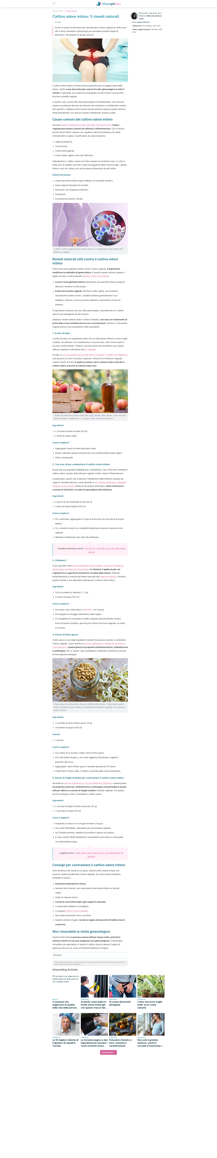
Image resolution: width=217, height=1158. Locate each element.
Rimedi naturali (57, 11)
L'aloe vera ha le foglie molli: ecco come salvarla (149, 1004)
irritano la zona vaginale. (77, 911)
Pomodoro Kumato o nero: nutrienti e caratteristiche (120, 1043)
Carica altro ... (108, 1052)
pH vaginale (90, 349)
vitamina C (87, 609)
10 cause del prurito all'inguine (120, 1003)
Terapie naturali (71, 11)
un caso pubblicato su (95, 355)
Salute (55, 999)
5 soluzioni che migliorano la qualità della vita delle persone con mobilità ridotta (65, 1004)
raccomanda (97, 276)
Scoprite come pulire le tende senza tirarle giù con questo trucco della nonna (94, 1004)
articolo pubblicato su (88, 783)
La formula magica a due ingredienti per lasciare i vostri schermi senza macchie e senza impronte (94, 1043)
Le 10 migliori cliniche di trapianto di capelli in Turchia (65, 1043)
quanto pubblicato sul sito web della (86, 125)
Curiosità (85, 999)
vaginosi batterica (108, 576)
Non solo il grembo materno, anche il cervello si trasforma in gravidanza (150, 1043)
